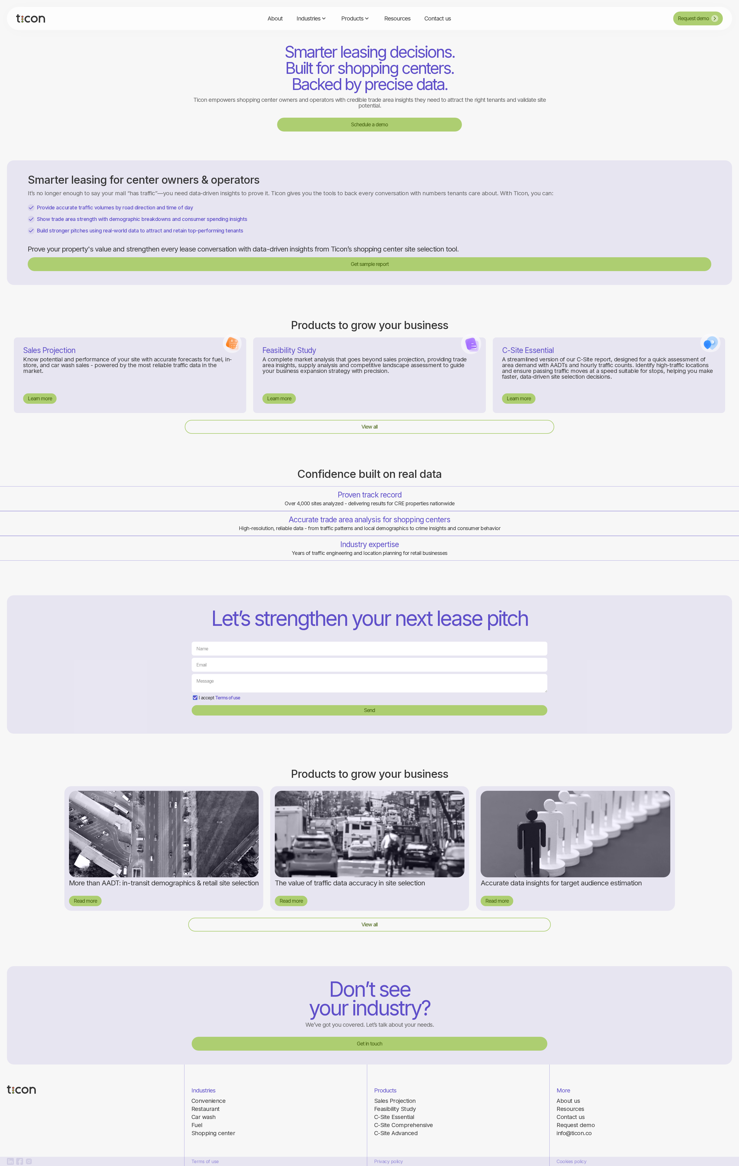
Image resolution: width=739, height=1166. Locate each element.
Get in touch (369, 1044)
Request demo (576, 1125)
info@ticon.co (574, 1133)
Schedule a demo (369, 124)
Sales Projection (395, 1101)
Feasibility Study (395, 1109)
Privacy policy (388, 1161)
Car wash (203, 1117)
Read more (85, 901)
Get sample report (370, 264)
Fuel (196, 1125)
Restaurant (205, 1109)
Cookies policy (571, 1161)
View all (369, 427)
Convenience (208, 1101)
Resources (570, 1109)
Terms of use (227, 698)
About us (568, 1101)
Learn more (40, 398)
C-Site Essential (394, 1117)
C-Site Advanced (396, 1133)
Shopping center (213, 1133)
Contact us (571, 1117)
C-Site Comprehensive (403, 1125)
